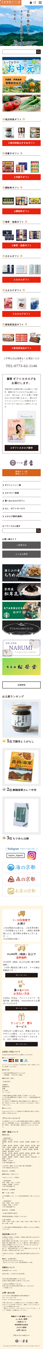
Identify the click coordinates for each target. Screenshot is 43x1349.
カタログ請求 (21, 1327)
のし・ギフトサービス (15, 508)
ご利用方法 (21, 545)
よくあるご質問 (21, 1319)
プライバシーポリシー (21, 1335)
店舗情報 (21, 685)
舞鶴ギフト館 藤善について (21, 1316)
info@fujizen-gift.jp (16, 1260)
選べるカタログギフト (15, 501)
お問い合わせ (21, 1330)
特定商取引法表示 (21, 1325)
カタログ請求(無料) (13, 516)
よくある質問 (21, 554)
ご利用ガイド (21, 1322)
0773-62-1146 (13, 1262)
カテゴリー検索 (12, 493)
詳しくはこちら (21, 975)
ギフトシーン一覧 (13, 485)
